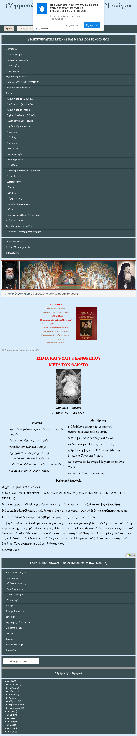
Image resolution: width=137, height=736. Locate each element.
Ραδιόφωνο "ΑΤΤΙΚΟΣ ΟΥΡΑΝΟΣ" (22, 82)
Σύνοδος (11, 137)
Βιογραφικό (12, 49)
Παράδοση (12, 165)
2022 (8, 721)
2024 (8, 714)
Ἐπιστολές (11, 650)
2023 (8, 718)
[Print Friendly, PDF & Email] (130, 555)
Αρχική (9, 28)
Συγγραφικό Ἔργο (15, 644)
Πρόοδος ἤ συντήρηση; (18, 204)
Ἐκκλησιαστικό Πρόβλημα (19, 98)
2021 (8, 724)
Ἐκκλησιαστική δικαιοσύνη (19, 104)
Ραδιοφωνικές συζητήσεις (18, 87)
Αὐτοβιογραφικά (14, 589)
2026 (8, 681)
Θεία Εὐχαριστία (15, 159)
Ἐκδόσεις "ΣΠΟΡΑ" (15, 220)
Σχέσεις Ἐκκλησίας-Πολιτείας (21, 115)
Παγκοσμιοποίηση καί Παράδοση (23, 170)
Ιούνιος (11, 691)
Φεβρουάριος (14, 704)
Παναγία (11, 192)
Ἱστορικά (10, 616)
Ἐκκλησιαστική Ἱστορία (18, 109)
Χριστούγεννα (13, 181)
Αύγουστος (12, 684)
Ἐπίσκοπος (12, 143)
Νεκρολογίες (12, 65)
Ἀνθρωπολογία (14, 154)
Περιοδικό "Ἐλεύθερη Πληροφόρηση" (24, 231)
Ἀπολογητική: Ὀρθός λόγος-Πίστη (23, 215)
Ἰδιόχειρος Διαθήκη (16, 583)
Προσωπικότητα (14, 54)
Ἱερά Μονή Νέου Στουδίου (19, 226)
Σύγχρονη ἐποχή (15, 198)
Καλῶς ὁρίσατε (25, 28)
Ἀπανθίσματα (12, 252)
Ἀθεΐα (9, 209)
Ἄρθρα (9, 93)
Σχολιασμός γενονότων (18, 126)
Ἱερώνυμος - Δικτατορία (18, 622)
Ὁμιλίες (9, 633)
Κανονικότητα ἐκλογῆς (17, 60)
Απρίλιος (11, 698)
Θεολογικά (12, 148)
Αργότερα (71, 25)
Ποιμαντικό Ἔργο (15, 627)
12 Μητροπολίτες (14, 241)
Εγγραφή (92, 25)
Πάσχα (10, 187)
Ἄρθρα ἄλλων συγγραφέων (18, 247)
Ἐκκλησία (11, 132)
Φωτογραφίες (12, 71)
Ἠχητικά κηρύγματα (16, 76)
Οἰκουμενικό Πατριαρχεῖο (19, 120)
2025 (8, 711)
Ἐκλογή (9, 605)
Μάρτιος (11, 701)
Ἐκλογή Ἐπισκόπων (15, 611)
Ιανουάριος (13, 708)
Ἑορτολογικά (13, 176)
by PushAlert (43, 28)
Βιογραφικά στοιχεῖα (16, 572)
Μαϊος (10, 694)
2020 (8, 728)
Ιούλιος (11, 688)
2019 (8, 731)
